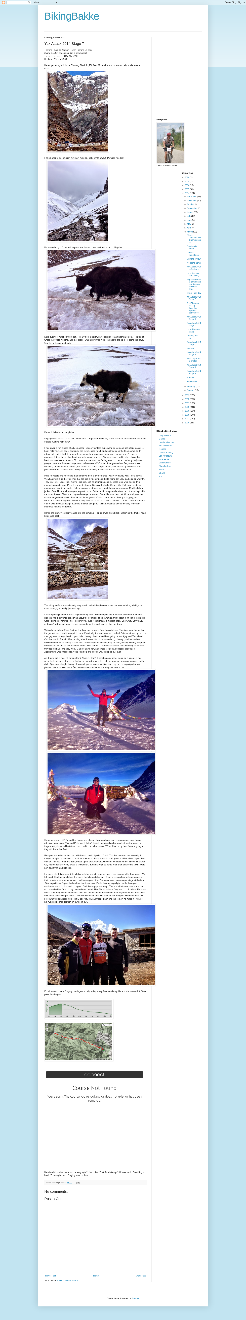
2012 (187, 399)
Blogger (135, 1298)
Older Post (141, 1276)
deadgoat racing (166, 442)
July (189, 216)
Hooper (162, 449)
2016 (187, 185)
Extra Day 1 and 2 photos (194, 359)
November (192, 200)
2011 (187, 403)
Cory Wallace (165, 435)
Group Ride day (194, 293)
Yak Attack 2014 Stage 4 (194, 343)
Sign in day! (192, 381)
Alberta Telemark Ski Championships (194, 239)
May (189, 224)
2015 (187, 189)
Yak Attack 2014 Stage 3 (194, 353)
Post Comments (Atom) (67, 1280)
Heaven (190, 348)
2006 (187, 423)
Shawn (162, 473)
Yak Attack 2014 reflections (194, 268)
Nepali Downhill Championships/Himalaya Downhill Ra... (194, 284)
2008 (187, 415)
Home (96, 1276)
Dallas (162, 439)
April (189, 228)
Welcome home (194, 263)
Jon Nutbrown (165, 456)
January (191, 390)
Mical (161, 469)
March (190, 232)
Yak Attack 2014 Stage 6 (194, 324)
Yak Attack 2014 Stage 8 (194, 298)
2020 (187, 177)
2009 (187, 411)
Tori (160, 476)
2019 (187, 181)
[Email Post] (78, 1183)
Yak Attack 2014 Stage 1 (194, 372)
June (189, 220)
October (191, 204)
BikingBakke (71, 16)
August (190, 212)
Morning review (194, 259)
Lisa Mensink (165, 463)
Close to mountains (193, 254)
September (192, 208)
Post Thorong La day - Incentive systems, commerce (193, 308)
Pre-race (190, 377)
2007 (187, 419)
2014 (187, 193)
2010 (187, 407)
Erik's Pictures (165, 446)
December (192, 196)
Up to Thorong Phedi (193, 330)
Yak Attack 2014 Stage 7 (194, 318)
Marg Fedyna (165, 466)
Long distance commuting (193, 274)
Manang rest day (192, 337)
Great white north (192, 247)
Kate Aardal (164, 459)
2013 (187, 395)
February (191, 386)
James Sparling (166, 452)
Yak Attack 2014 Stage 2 (194, 366)
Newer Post (50, 1276)
